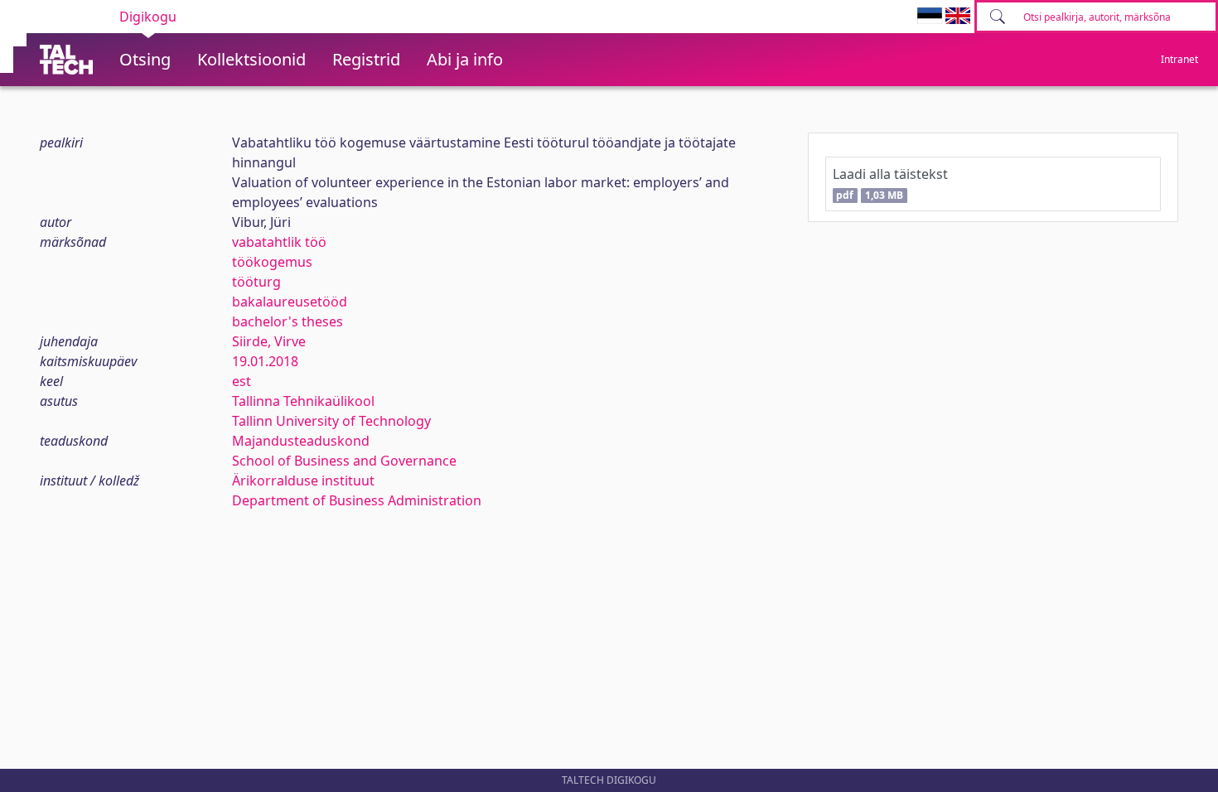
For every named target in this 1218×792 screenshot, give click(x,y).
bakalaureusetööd (289, 301)
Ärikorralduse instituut (303, 480)
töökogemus (272, 262)
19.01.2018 (265, 361)
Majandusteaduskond (301, 441)
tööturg (256, 282)
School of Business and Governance (344, 461)
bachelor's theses (287, 321)
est (241, 381)
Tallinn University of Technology (331, 421)
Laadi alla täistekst (890, 183)
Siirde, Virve (269, 341)
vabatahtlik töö (279, 242)
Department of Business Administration (356, 500)
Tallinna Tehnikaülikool (303, 401)
